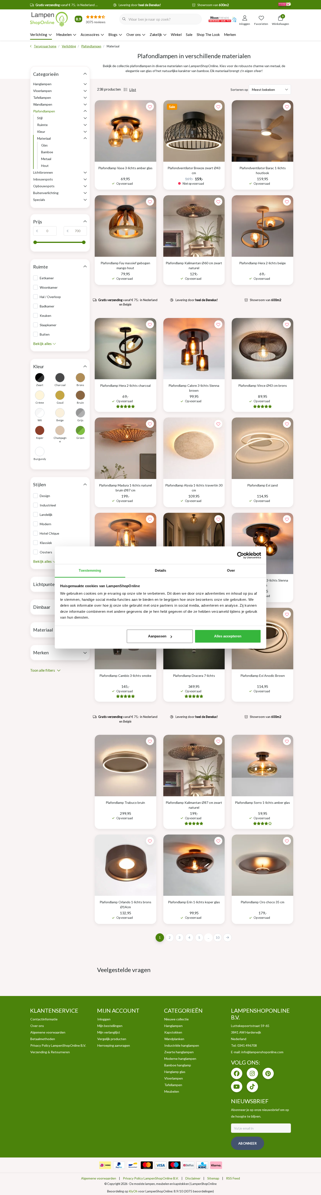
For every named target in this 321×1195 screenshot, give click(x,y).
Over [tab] (231, 570)
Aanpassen (157, 636)
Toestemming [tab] (90, 570)
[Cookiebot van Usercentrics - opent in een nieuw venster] (240, 555)
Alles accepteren (227, 636)
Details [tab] (160, 570)
